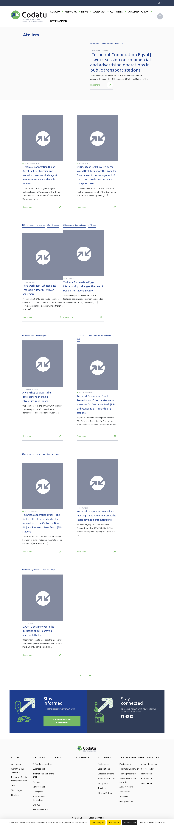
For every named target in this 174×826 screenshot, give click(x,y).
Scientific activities (107, 778)
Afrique (120, 43)
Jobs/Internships (149, 764)
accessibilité (29, 335)
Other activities (105, 793)
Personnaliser (129, 822)
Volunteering (146, 783)
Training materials (127, 773)
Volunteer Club (39, 786)
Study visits (103, 783)
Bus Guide (123, 796)
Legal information (97, 817)
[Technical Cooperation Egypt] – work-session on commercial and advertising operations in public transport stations (120, 62)
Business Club (39, 769)
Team (13, 785)
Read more (95, 85)
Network (71, 11)
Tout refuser (113, 822)
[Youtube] (127, 717)
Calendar (99, 11)
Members (15, 795)
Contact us (77, 817)
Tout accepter (97, 822)
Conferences (103, 764)
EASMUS (36, 805)
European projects (106, 773)
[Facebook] (122, 717)
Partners (37, 782)
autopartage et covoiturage (35, 569)
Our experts (38, 791)
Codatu (55, 11)
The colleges (16, 790)
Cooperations (104, 769)
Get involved (58, 21)
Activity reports (126, 786)
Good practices (126, 801)
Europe (52, 569)
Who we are (16, 764)
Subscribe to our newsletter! (63, 721)
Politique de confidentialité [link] (152, 822)
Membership (146, 773)
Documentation (138, 11)
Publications (125, 764)
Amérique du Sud (44, 335)
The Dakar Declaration (129, 769)
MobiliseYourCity (40, 809)
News (84, 11)
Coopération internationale (102, 43)
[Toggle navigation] (160, 16)
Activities (116, 11)
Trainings (102, 788)
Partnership (146, 778)
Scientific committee (42, 764)
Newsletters (124, 791)
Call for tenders (148, 769)
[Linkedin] (131, 717)
